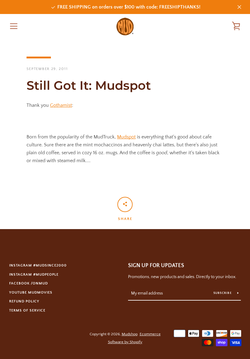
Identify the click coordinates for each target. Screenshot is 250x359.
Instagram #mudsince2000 (38, 265)
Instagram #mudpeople (34, 275)
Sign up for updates (156, 266)
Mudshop (130, 334)
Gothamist (61, 105)
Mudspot (126, 137)
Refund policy (24, 301)
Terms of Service (27, 310)
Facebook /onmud (28, 283)
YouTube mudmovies (30, 293)
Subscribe (223, 293)
